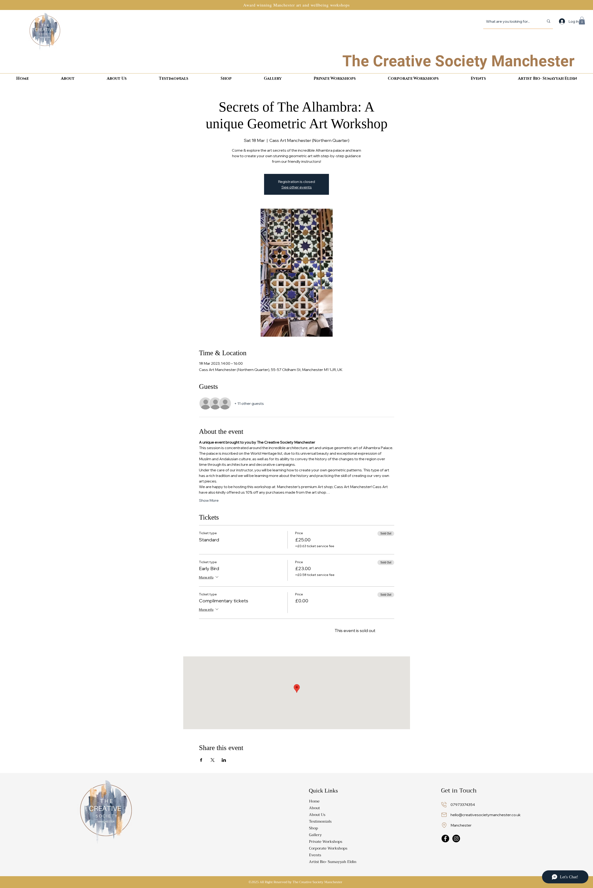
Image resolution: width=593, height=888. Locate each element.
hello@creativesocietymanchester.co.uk (485, 814)
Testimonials (320, 821)
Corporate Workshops (328, 848)
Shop (313, 828)
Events (315, 855)
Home (314, 801)
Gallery (315, 835)
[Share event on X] (212, 760)
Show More (209, 500)
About (314, 808)
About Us (317, 814)
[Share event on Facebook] (201, 760)
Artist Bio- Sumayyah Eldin (330, 862)
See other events (296, 187)
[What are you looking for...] (548, 21)
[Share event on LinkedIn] (224, 760)
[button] (582, 20)
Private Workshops (325, 841)
